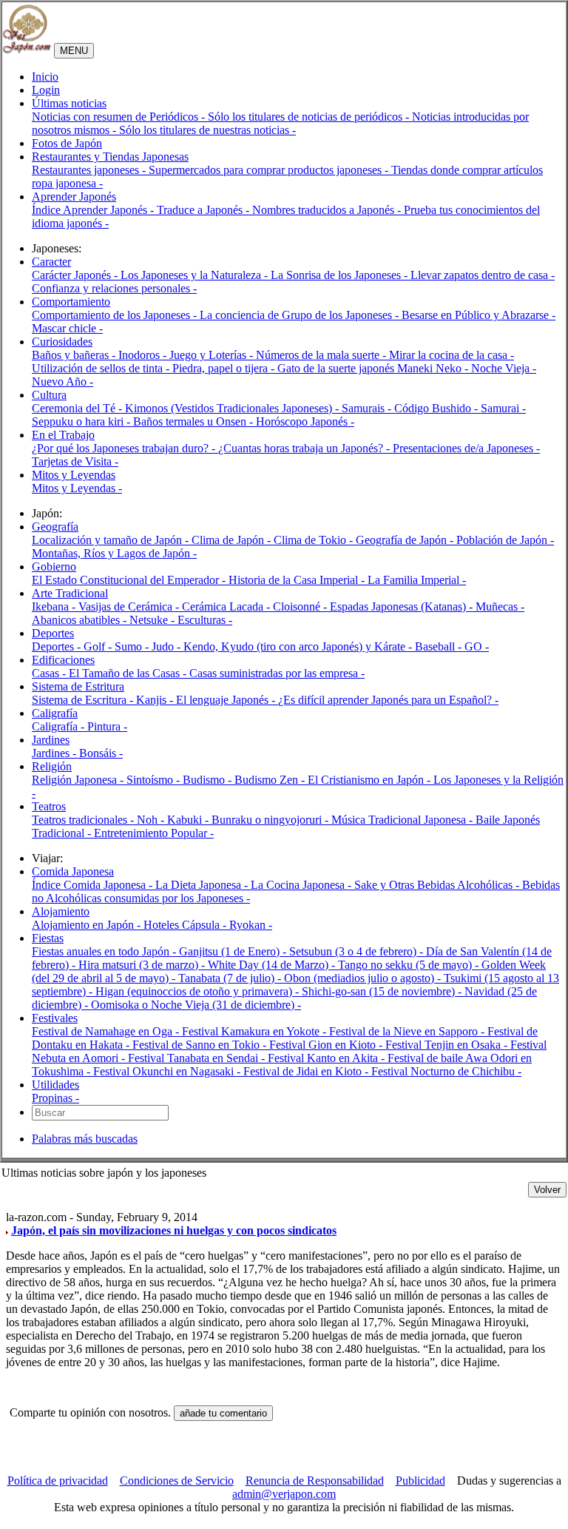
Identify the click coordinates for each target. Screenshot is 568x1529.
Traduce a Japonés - (204, 210)
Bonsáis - (101, 753)
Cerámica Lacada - (227, 606)
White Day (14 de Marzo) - (273, 964)
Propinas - (55, 1098)
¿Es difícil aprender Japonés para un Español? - (388, 699)
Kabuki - (189, 819)
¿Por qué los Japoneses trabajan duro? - (125, 448)
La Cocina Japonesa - (302, 884)
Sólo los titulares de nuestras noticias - (207, 130)
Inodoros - (143, 355)
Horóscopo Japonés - (305, 421)
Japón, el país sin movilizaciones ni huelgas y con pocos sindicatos (174, 1230)
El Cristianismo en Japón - (370, 779)
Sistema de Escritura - (84, 699)
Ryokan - (250, 924)
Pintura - (107, 726)
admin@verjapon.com (284, 1494)
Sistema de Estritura (78, 686)
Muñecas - (500, 606)
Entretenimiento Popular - (154, 833)
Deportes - (58, 646)
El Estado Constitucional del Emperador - (130, 580)
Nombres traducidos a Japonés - (328, 210)
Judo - (167, 646)
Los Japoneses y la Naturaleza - (196, 275)
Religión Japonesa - (79, 779)
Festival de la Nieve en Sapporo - (408, 1031)
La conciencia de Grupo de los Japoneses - (301, 315)
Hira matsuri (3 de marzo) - (143, 964)
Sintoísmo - (154, 779)
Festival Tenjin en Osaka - (447, 1044)
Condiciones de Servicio (177, 1480)
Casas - (50, 673)
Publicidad (420, 1480)
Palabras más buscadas (85, 1138)
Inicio (45, 76)
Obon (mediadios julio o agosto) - (364, 978)
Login (46, 90)
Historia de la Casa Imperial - (298, 580)
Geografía (55, 526)
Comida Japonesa (73, 871)
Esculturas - (205, 620)
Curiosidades (62, 341)
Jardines (51, 739)
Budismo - (208, 779)
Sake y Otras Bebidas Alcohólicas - (438, 884)
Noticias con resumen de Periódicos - (120, 116)
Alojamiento (60, 911)
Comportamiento (71, 301)
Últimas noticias (69, 103)
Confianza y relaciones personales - (114, 288)
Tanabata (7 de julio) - (231, 978)
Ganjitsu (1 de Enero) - (234, 951)
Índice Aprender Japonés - (94, 210)
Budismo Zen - (271, 779)
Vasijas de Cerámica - (130, 606)
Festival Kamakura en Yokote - (255, 1031)
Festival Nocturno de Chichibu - (446, 1071)
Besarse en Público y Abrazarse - (478, 315)
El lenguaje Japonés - (227, 699)
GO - (476, 646)
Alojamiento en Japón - (87, 924)
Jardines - (55, 753)
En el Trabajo (63, 435)
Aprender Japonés (74, 196)
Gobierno (54, 566)
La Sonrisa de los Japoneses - (340, 275)
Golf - (99, 646)
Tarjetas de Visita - (75, 461)
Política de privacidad (57, 1480)
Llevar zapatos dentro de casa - (482, 275)
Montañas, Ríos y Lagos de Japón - (114, 553)
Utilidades (55, 1084)
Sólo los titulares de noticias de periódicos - (310, 116)
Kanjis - (156, 699)
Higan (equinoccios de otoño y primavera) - (198, 991)
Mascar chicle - (67, 328)
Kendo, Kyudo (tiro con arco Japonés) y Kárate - (299, 646)
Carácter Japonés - (76, 275)
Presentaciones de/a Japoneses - (466, 448)
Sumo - (133, 646)
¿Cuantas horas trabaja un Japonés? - (305, 448)
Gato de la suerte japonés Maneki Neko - (374, 368)
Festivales (55, 1018)
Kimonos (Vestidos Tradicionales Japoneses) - (233, 408)
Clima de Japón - (233, 540)
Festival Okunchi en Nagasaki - (168, 1071)
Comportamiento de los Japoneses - (116, 315)
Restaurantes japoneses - (90, 170)
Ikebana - (55, 606)
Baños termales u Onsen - (194, 421)
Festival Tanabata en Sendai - (198, 1058)
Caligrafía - (59, 726)
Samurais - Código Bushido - (411, 408)
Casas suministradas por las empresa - (277, 673)
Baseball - (439, 646)
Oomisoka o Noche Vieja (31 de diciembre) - (196, 1004)
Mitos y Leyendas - (77, 488)
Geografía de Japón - (406, 540)
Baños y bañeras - (75, 355)
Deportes (53, 633)
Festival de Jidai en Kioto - (307, 1071)
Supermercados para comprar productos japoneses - (270, 170)
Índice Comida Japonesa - (93, 884)
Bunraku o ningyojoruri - (271, 819)
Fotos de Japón (67, 143)
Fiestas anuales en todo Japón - (105, 951)
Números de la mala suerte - (322, 355)
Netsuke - (153, 620)
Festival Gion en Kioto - (327, 1044)
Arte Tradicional (70, 593)
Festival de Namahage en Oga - (107, 1031)
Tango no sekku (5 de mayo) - (409, 964)
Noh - (152, 819)
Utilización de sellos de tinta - (102, 368)
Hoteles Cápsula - (186, 924)
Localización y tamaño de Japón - (112, 540)
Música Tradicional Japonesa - (403, 819)
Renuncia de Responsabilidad (315, 1480)
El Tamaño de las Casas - (129, 673)
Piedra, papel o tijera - (224, 368)
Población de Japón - (505, 540)
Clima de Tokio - (315, 540)
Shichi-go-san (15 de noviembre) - (383, 991)
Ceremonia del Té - (78, 408)
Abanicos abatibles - (80, 620)
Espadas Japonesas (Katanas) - (403, 606)
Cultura (49, 395)
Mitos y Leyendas (73, 474)
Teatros (49, 806)
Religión (52, 766)
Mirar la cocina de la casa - (451, 355)
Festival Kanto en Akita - (328, 1058)
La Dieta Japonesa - (203, 884)
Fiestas (48, 938)
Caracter (51, 261)
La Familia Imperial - (417, 580)
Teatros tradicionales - (84, 819)
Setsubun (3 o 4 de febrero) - (357, 951)
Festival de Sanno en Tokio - (200, 1044)
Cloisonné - (301, 606)
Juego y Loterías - (212, 355)
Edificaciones (63, 659)
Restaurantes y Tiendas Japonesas (110, 156)
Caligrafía (55, 713)
